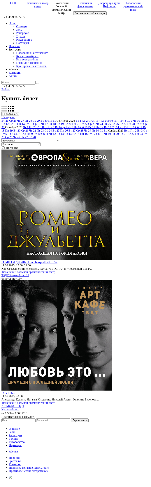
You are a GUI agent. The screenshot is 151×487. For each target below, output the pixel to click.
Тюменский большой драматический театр (28, 272)
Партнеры (22, 42)
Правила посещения (29, 62)
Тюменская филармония (85, 4)
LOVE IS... (8, 392)
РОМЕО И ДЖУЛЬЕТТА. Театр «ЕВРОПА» (29, 262)
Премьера (12, 147)
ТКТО (13, 3)
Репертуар (22, 33)
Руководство (24, 39)
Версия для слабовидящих (90, 13)
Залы (19, 29)
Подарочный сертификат (32, 52)
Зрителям (15, 461)
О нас (12, 23)
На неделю (8, 117)
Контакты (15, 72)
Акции (13, 76)
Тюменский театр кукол (37, 4)
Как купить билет (27, 56)
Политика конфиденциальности (29, 467)
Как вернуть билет (28, 59)
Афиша (13, 451)
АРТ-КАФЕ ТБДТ (12, 406)
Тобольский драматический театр (133, 6)
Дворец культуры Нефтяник (109, 4)
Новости (14, 46)
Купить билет (10, 409)
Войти (5, 89)
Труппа (20, 36)
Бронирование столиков (31, 66)
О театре (21, 26)
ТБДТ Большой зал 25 (15, 275)
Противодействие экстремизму (28, 470)
